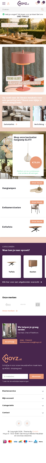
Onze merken (8, 311)
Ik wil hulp (9, 342)
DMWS (35, 431)
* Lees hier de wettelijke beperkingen (15, 381)
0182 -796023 (26, 340)
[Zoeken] (42, 9)
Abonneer (36, 376)
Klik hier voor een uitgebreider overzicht (21, 282)
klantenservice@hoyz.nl (29, 342)
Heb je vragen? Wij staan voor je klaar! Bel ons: (24, 15)
